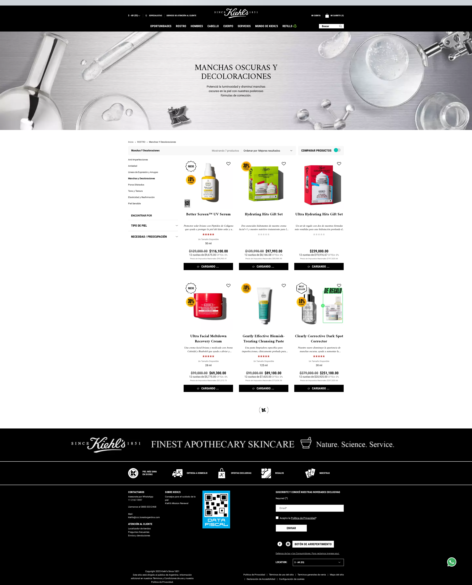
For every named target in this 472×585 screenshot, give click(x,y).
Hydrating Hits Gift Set (264, 214)
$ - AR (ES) (133, 15)
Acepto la (298, 518)
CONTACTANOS (136, 492)
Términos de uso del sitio (281, 574)
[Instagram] (288, 544)
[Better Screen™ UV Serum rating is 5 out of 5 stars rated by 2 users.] (208, 234)
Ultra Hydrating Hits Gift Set (319, 214)
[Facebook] (280, 544)
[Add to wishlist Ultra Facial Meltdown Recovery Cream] (228, 285)
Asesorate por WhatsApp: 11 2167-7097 (141, 498)
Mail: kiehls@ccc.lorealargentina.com (144, 516)
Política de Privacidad (303, 518)
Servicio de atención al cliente (181, 15)
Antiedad (132, 166)
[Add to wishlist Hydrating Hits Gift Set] (283, 163)
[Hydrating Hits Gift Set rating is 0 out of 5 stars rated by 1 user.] (264, 234)
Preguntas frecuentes (138, 532)
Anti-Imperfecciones (138, 159)
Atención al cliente (140, 523)
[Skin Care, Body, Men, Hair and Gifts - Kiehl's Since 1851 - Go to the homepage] (236, 13)
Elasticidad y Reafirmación (141, 197)
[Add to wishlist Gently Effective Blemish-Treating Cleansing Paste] (283, 285)
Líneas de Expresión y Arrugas (143, 172)
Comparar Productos (316, 150)
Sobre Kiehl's (173, 492)
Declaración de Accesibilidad (261, 579)
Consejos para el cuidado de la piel (180, 498)
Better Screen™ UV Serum (208, 214)
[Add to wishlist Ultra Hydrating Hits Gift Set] (339, 163)
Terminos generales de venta (312, 574)
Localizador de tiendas (139, 528)
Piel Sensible (134, 203)
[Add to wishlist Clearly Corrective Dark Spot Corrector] (339, 285)
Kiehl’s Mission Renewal (176, 503)
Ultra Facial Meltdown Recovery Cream (208, 339)
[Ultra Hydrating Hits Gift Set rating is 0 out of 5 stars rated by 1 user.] (319, 234)
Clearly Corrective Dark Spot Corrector (319, 339)
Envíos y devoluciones (139, 535)
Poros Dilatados (136, 184)
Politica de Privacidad (254, 574)
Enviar (291, 528)
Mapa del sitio (337, 574)
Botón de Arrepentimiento (313, 544)
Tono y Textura (135, 191)
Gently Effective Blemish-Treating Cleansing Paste (264, 339)
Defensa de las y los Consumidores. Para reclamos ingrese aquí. (307, 553)
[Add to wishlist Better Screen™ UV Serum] (228, 163)
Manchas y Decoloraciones (141, 178)
